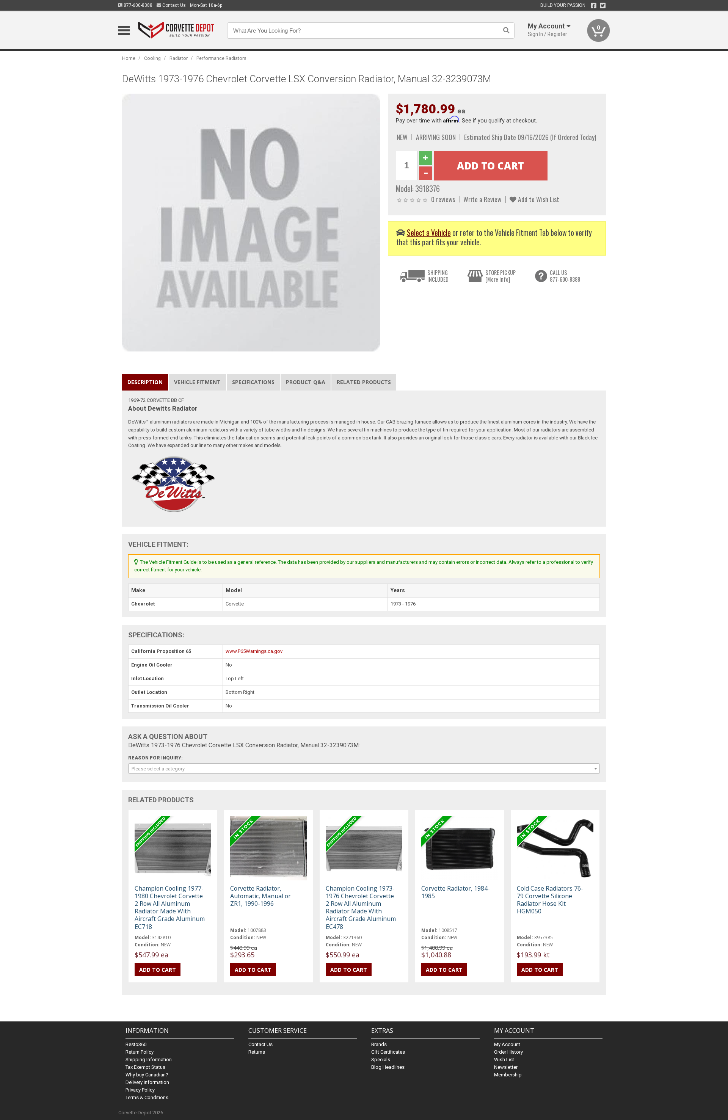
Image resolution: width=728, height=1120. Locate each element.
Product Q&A (305, 382)
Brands (379, 1044)
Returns (256, 1052)
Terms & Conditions (147, 1097)
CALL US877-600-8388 (565, 275)
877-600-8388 (137, 5)
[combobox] (364, 768)
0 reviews (443, 199)
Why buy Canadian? (147, 1075)
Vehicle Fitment (197, 382)
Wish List (504, 1059)
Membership (508, 1075)
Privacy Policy (140, 1090)
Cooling (152, 58)
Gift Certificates (388, 1052)
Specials (380, 1059)
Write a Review (482, 199)
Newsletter (506, 1067)
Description (145, 382)
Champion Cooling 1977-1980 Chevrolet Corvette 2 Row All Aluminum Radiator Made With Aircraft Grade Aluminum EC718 (170, 907)
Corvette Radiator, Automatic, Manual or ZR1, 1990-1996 (260, 896)
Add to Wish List (537, 199)
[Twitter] (603, 5)
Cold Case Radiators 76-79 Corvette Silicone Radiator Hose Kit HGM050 (550, 900)
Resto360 (136, 1044)
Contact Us (173, 5)
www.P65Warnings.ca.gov (254, 651)
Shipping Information (149, 1059)
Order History (508, 1052)
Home (128, 58)
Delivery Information (147, 1082)
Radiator (178, 58)
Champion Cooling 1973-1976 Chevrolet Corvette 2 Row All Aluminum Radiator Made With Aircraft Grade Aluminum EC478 (361, 907)
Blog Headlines (388, 1067)
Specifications (253, 382)
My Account (507, 1044)
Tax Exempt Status (145, 1067)
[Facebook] (593, 5)
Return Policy (140, 1052)
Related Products (364, 382)
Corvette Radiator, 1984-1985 (455, 892)
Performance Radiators (221, 58)
